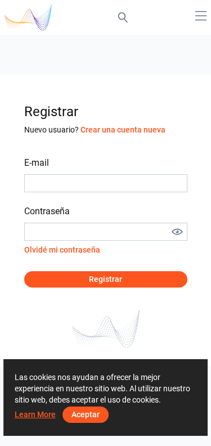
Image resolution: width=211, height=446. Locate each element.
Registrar (105, 279)
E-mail (36, 162)
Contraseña (47, 211)
